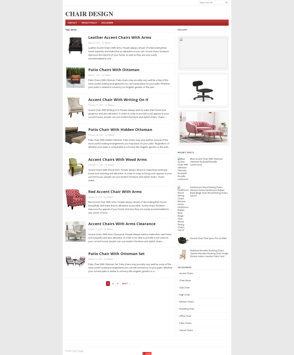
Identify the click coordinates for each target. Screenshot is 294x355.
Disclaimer (107, 22)
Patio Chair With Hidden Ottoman (120, 129)
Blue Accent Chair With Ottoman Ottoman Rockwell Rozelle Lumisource (206, 161)
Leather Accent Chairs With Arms (119, 37)
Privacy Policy (89, 22)
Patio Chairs (185, 323)
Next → (126, 283)
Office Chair (185, 315)
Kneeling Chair (186, 308)
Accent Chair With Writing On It (118, 99)
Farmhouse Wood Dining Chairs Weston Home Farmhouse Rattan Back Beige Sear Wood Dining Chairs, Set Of (209, 191)
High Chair (184, 294)
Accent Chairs (186, 273)
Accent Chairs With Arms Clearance (122, 223)
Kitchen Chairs (186, 301)
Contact (72, 22)
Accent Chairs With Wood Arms (117, 159)
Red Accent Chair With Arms (115, 191)
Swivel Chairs (186, 330)
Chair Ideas (185, 280)
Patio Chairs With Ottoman (114, 69)
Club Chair (184, 287)
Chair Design (77, 351)
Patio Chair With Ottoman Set (116, 253)
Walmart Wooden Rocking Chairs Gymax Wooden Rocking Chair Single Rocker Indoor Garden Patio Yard (209, 253)
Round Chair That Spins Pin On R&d (208, 238)
